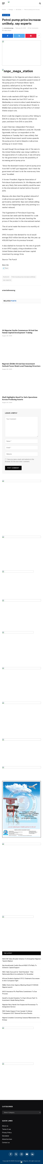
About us (5, 1126)
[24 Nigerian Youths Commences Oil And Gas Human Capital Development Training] (21, 317)
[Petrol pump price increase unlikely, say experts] (21, 53)
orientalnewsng (8, 28)
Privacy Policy (7, 1132)
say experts (7, 280)
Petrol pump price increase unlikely (23, 277)
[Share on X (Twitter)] (19, 36)
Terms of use (6, 1129)
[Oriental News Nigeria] (22, 3)
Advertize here (7, 1139)
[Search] (40, 3)
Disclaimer (5, 1136)
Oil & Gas (6, 15)
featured (6, 277)
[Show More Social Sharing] (39, 36)
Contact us (6, 1142)
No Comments (34, 28)
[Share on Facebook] (7, 36)
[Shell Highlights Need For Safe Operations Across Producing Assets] (21, 384)
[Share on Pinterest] (30, 36)
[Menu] (3, 3)
